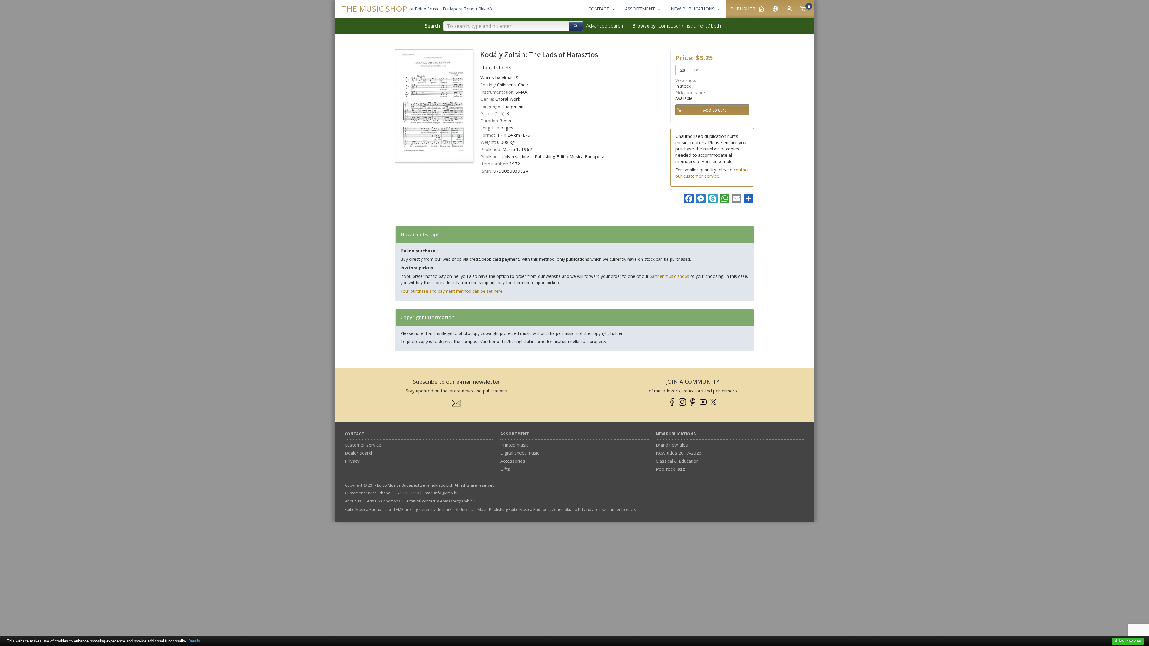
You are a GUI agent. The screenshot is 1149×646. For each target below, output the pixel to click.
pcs (697, 69)
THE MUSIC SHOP (374, 9)
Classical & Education (677, 461)
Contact (354, 434)
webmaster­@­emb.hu (456, 501)
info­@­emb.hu (446, 493)
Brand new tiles (672, 445)
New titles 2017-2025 (679, 453)
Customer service (363, 445)
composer (669, 25)
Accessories (512, 461)
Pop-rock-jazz (670, 469)
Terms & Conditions (382, 501)
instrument (695, 25)
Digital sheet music (519, 453)
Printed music (514, 445)
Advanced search (604, 26)
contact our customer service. (712, 173)
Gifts (505, 469)
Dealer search (359, 453)
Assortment (514, 434)
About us (353, 501)
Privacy (352, 461)
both (716, 25)
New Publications (676, 434)
